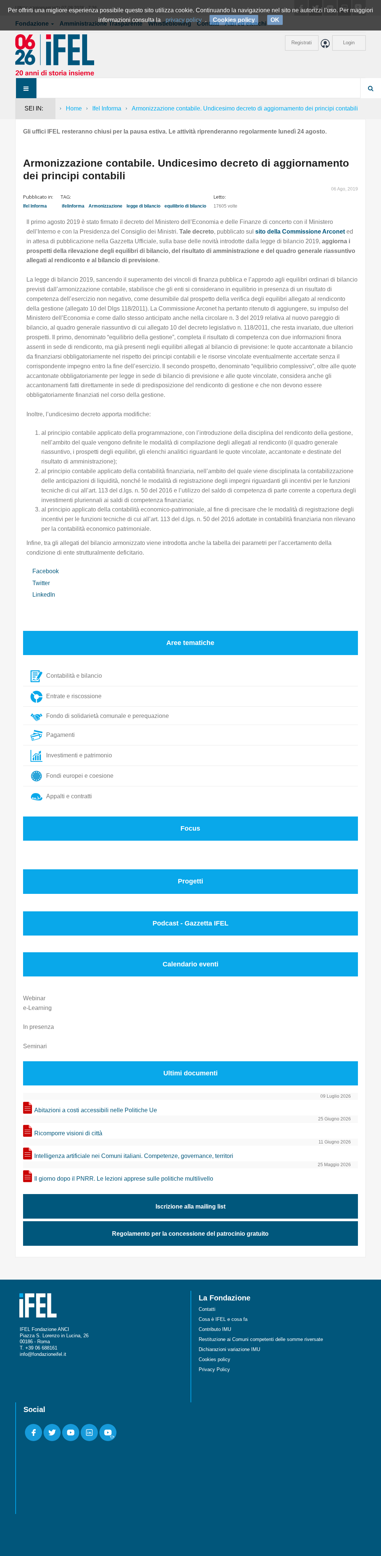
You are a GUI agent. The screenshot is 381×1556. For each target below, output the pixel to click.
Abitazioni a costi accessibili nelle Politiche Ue (95, 1110)
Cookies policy (214, 1359)
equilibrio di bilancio (185, 206)
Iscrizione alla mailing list (190, 1206)
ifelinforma (73, 206)
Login (349, 42)
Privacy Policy (214, 1369)
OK (274, 20)
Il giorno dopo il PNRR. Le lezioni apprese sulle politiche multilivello (123, 1178)
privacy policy (184, 20)
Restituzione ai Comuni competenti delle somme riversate (261, 1339)
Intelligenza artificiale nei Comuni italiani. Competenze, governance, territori (133, 1156)
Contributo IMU (215, 1329)
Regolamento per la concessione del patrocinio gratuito (190, 1234)
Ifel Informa (106, 108)
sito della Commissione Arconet (300, 231)
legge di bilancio (143, 206)
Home (74, 108)
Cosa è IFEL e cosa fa (223, 1319)
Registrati (301, 42)
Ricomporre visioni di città (68, 1133)
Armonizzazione (105, 206)
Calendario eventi (190, 964)
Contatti (207, 1309)
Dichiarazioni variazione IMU (229, 1349)
